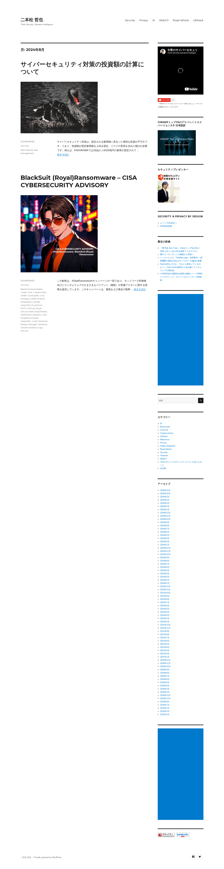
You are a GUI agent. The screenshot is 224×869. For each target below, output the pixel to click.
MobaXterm (27, 302)
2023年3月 (164, 577)
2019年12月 (165, 695)
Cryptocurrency (167, 433)
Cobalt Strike (39, 292)
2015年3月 (164, 711)
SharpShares (40, 311)
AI (153, 20)
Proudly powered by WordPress (48, 857)
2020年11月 (165, 663)
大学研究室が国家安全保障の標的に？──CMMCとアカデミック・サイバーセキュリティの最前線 (181, 276)
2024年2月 (164, 541)
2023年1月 (164, 583)
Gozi (42, 295)
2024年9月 (164, 522)
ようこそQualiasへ (168, 223)
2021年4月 (164, 647)
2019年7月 (164, 705)
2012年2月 (164, 714)
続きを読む (63, 154)
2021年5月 (164, 644)
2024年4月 (164, 538)
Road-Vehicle (181, 20)
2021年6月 (164, 641)
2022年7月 (164, 602)
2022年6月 (164, 605)
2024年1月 (164, 545)
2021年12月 (165, 625)
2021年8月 (164, 634)
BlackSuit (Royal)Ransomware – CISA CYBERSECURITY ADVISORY (79, 181)
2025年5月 (164, 497)
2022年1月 (164, 621)
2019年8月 (164, 702)
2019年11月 (165, 698)
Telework (164, 455)
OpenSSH (26, 305)
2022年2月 (164, 618)
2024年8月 (164, 525)
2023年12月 (165, 548)
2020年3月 (164, 689)
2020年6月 (164, 679)
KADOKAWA (27, 150)
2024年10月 (165, 519)
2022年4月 (164, 612)
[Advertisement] (181, 340)
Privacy (143, 20)
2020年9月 (164, 669)
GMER (24, 295)
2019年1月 (164, 708)
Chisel (24, 292)
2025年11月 (165, 490)
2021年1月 (164, 657)
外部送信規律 (166, 226)
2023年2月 (164, 580)
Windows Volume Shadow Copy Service (34, 327)
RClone (31, 308)
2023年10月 (165, 554)
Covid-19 (164, 430)
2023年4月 (164, 573)
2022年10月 (165, 593)
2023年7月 (164, 564)
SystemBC (26, 321)
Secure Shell (27, 311)
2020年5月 (164, 682)
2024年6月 (164, 532)
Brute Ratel (36, 289)
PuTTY (24, 308)
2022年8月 (164, 599)
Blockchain (165, 427)
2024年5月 (164, 535)
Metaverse (164, 439)
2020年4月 (164, 685)
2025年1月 (164, 509)
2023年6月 (164, 567)
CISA (29, 292)
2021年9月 (164, 631)
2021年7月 (164, 637)
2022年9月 (164, 596)
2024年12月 (165, 513)
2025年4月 (164, 500)
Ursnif (34, 321)
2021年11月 (165, 628)
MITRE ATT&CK (37, 298)
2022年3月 (164, 615)
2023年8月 (164, 561)
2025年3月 (164, 503)
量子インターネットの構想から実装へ (177, 254)
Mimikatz (25, 298)
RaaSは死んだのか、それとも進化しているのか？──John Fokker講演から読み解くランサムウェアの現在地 (181, 267)
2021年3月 (164, 650)
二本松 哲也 (32, 19)
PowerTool (37, 305)
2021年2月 (164, 653)
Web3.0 (164, 20)
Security (130, 20)
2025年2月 (164, 506)
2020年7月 (164, 676)
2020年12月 (165, 660)
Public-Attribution (167, 446)
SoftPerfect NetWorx (31, 315)
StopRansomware (30, 318)
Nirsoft (37, 302)
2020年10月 (165, 666)
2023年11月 (165, 551)
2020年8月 (164, 673)
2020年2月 (164, 692)
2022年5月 (164, 609)
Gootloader (33, 295)
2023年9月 (164, 557)
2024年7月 (164, 529)
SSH (44, 315)
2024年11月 (165, 516)
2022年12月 (165, 586)
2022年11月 (165, 589)
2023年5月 (164, 570)
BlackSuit (25, 289)
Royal (38, 308)
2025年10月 (165, 493)
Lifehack (198, 20)
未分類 (163, 468)
